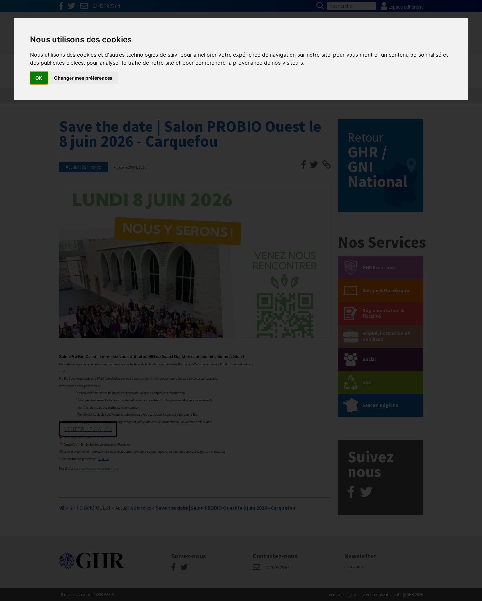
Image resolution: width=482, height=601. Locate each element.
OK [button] (38, 78)
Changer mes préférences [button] (83, 78)
